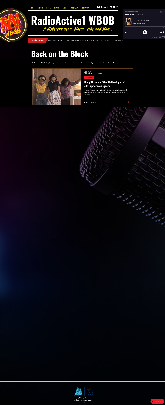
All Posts (34, 63)
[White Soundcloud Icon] (105, 7)
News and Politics (63, 63)
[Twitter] (114, 7)
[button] (131, 63)
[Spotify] (101, 7)
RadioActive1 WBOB (72, 20)
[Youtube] (111, 7)
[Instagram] (117, 7)
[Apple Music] (98, 7)
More (114, 63)
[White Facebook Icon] (108, 7)
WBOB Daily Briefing (47, 63)
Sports (75, 63)
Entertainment (104, 63)
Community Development (88, 63)
